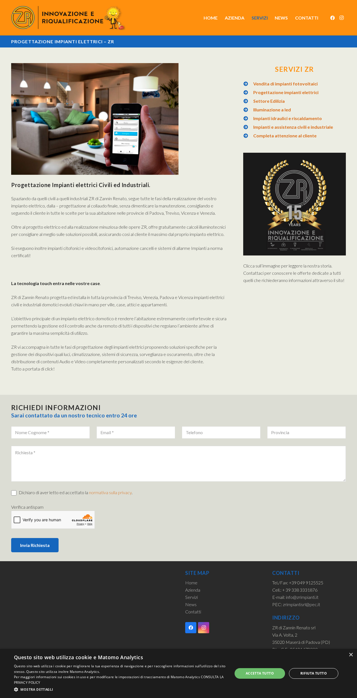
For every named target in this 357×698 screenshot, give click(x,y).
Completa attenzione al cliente (285, 135)
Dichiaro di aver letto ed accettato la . (75, 492)
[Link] (68, 17)
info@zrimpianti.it (302, 597)
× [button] (351, 655)
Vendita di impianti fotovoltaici (285, 83)
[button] (120, 689)
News (191, 604)
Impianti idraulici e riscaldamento (287, 118)
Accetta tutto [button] (260, 673)
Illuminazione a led (272, 109)
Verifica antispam (27, 507)
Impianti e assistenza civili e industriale (293, 127)
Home (191, 582)
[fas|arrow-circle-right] (248, 83)
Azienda (192, 589)
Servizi (191, 597)
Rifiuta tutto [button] (313, 673)
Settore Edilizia (269, 101)
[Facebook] (332, 17)
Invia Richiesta (35, 545)
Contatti (193, 611)
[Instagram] (341, 17)
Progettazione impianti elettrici (286, 92)
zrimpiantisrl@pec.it (301, 604)
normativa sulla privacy (110, 492)
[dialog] (178, 673)
